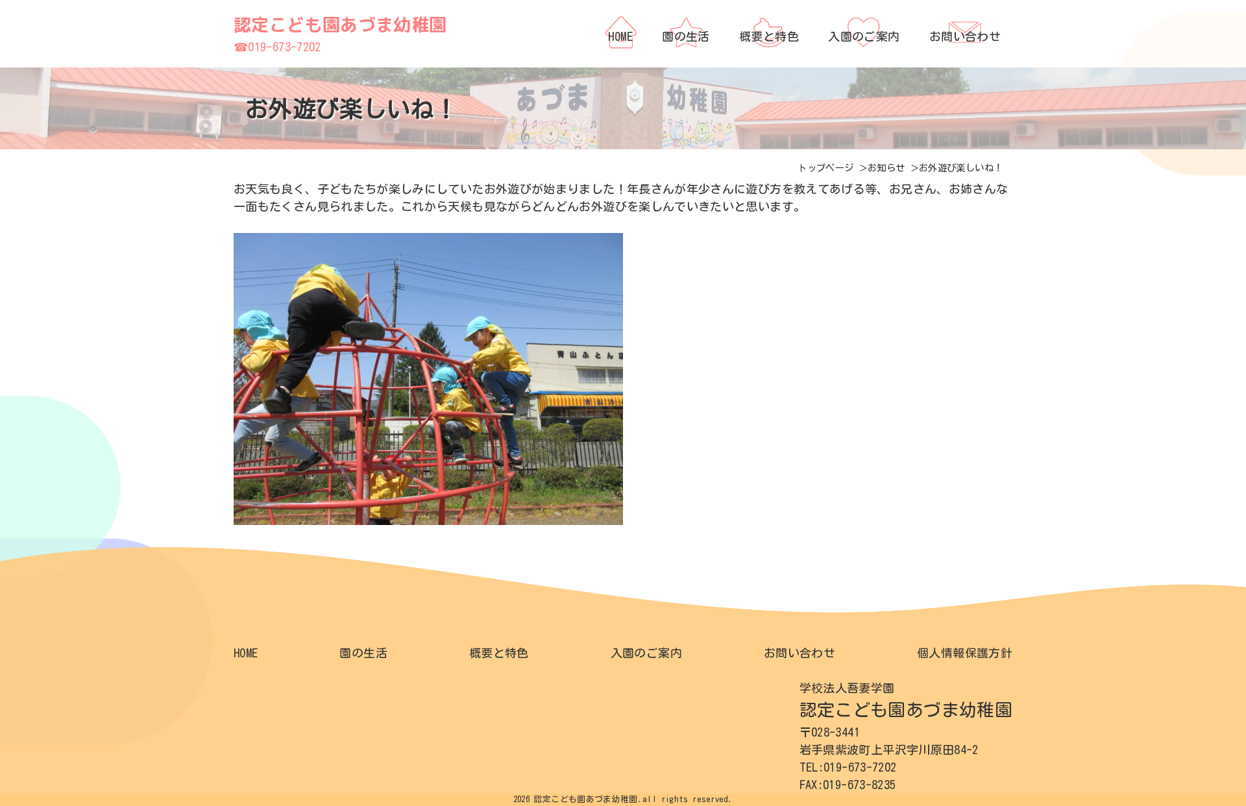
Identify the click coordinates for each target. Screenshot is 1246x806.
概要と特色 (499, 653)
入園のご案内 (646, 653)
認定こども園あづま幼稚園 (340, 24)
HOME (246, 653)
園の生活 (363, 653)
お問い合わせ (799, 653)
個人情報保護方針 (964, 653)
